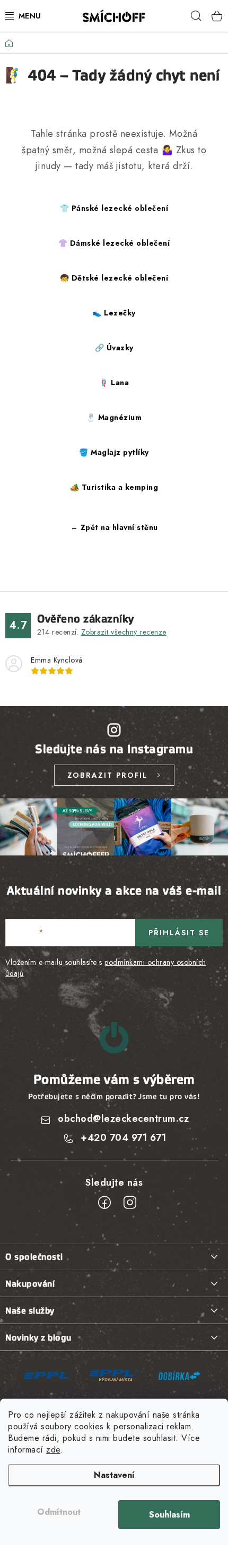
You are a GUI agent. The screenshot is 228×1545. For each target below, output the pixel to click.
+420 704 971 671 (123, 1137)
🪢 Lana (114, 382)
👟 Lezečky (114, 313)
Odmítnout (59, 1512)
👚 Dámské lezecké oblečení (114, 243)
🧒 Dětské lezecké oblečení (114, 278)
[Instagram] (130, 1202)
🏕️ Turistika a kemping (114, 487)
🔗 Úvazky (114, 347)
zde (53, 1450)
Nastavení (114, 1475)
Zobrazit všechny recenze (123, 632)
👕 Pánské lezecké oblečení (114, 208)
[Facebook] (104, 1202)
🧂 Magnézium (114, 417)
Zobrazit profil (107, 775)
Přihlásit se (178, 932)
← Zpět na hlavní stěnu (114, 527)
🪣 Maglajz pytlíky (114, 452)
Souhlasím (169, 1515)
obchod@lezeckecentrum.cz (123, 1118)
